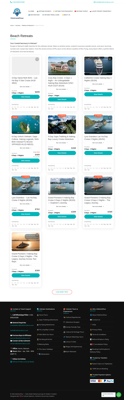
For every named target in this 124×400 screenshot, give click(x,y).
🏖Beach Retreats (69, 351)
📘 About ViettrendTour (98, 315)
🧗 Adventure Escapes (71, 322)
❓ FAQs (93, 325)
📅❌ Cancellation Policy (99, 344)
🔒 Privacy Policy (96, 329)
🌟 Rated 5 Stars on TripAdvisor (101, 364)
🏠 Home (31, 11)
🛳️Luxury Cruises (69, 342)
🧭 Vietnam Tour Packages (62, 11)
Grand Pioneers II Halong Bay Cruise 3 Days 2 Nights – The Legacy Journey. (97, 200)
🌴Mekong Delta (43, 344)
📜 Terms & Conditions (98, 334)
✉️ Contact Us (95, 320)
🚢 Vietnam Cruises (43, 11)
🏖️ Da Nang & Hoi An (44, 339)
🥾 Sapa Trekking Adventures (47, 320)
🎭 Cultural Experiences (72, 317)
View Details (25, 97)
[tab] (48, 73)
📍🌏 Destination (43, 354)
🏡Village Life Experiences (72, 347)
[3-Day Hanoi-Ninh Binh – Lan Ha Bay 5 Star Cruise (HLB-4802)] (26, 66)
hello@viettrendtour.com (19, 330)
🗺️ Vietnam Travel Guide (50, 15)
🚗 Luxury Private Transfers (100, 11)
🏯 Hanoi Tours (42, 315)
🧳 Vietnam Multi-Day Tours (73, 337)
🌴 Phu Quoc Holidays (45, 349)
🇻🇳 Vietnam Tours (81, 11)
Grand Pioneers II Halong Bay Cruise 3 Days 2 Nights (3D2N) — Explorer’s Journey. (61, 200)
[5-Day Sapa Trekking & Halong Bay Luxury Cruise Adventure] (62, 124)
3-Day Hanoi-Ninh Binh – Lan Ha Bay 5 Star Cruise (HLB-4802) (24, 80)
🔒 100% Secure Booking (99, 369)
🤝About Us (66, 15)
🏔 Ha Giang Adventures (45, 325)
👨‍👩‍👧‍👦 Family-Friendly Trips (71, 327)
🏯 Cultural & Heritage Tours (73, 332)
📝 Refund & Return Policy (99, 339)
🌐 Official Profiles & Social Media (22, 362)
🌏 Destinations (33, 15)
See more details (25, 86)
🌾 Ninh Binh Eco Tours (45, 334)
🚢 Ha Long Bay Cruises (45, 329)
